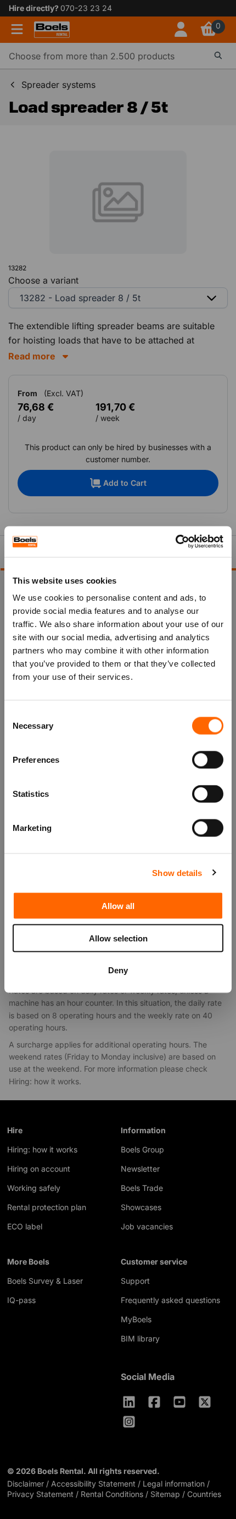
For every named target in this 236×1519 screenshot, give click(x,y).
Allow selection (118, 938)
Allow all (118, 906)
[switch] (207, 760)
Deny (118, 970)
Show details (177, 872)
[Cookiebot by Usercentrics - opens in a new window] (175, 542)
